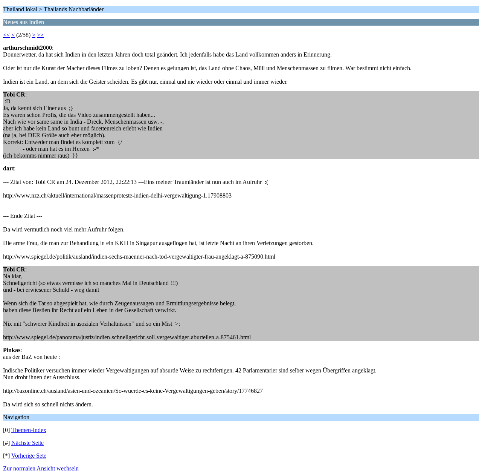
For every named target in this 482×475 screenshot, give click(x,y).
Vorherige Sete (28, 455)
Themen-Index (28, 430)
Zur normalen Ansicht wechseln (41, 468)
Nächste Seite (27, 443)
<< (6, 35)
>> (40, 35)
